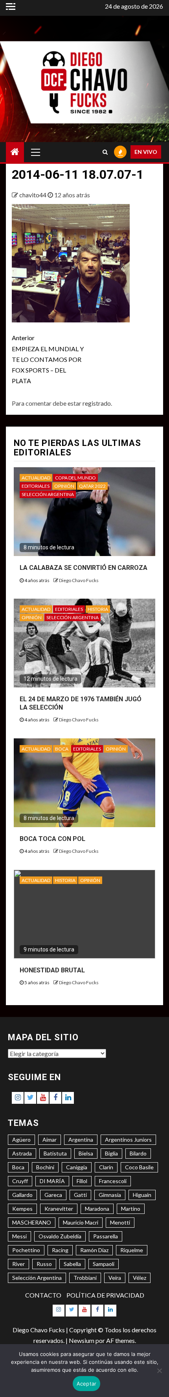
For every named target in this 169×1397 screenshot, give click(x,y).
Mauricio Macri (80, 1222)
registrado (97, 403)
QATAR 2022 (92, 486)
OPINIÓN (64, 486)
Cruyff (20, 1181)
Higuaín (142, 1194)
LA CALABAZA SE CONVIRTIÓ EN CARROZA (83, 567)
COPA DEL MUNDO (75, 478)
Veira (114, 1277)
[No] (159, 1371)
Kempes (22, 1208)
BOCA (61, 749)
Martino (130, 1208)
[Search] (105, 151)
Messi (19, 1236)
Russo (44, 1263)
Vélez (139, 1277)
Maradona (97, 1208)
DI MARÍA (52, 1181)
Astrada (22, 1153)
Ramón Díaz (94, 1250)
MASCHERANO (31, 1222)
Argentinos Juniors (128, 1139)
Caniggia (76, 1167)
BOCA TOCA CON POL (52, 839)
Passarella (105, 1236)
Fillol (82, 1181)
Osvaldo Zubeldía (60, 1236)
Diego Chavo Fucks (79, 580)
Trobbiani (85, 1277)
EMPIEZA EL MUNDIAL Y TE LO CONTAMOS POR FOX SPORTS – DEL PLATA (48, 359)
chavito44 (33, 195)
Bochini (45, 1167)
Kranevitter (58, 1208)
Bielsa (86, 1153)
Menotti (120, 1222)
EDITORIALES (36, 486)
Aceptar (87, 1383)
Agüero (21, 1139)
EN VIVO (145, 151)
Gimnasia (110, 1194)
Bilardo (138, 1153)
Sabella (72, 1263)
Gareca (53, 1194)
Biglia (111, 1153)
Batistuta (55, 1153)
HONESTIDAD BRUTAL (52, 970)
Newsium (81, 1340)
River (18, 1263)
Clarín (106, 1167)
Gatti (80, 1194)
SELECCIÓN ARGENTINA (48, 494)
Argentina (80, 1139)
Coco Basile (139, 1167)
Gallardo (22, 1194)
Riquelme (131, 1250)
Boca (18, 1167)
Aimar (49, 1139)
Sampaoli (103, 1263)
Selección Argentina (37, 1277)
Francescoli (113, 1181)
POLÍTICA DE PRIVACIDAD (105, 1295)
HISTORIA (98, 609)
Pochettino (26, 1250)
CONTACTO (43, 1295)
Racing (60, 1250)
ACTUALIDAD (36, 478)
